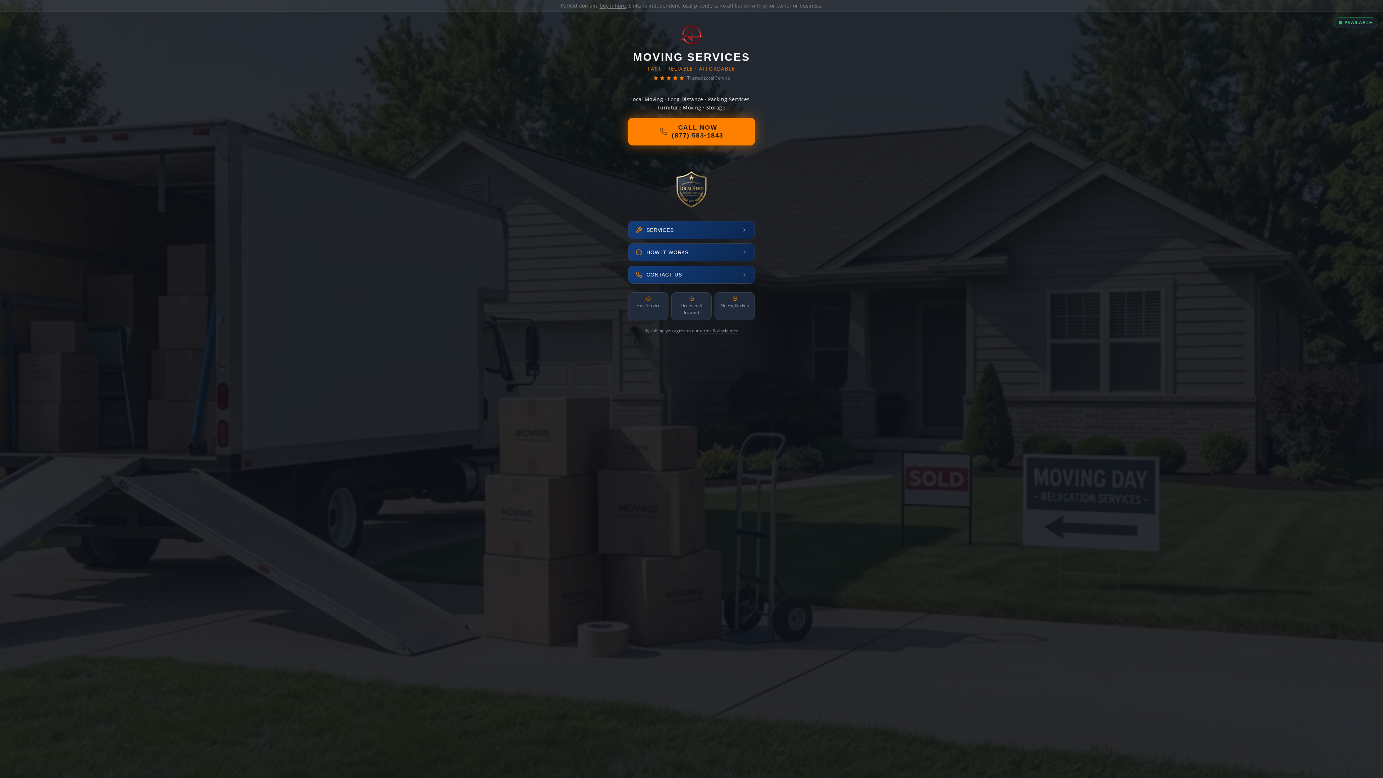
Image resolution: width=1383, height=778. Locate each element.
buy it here (613, 5)
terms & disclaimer (719, 331)
